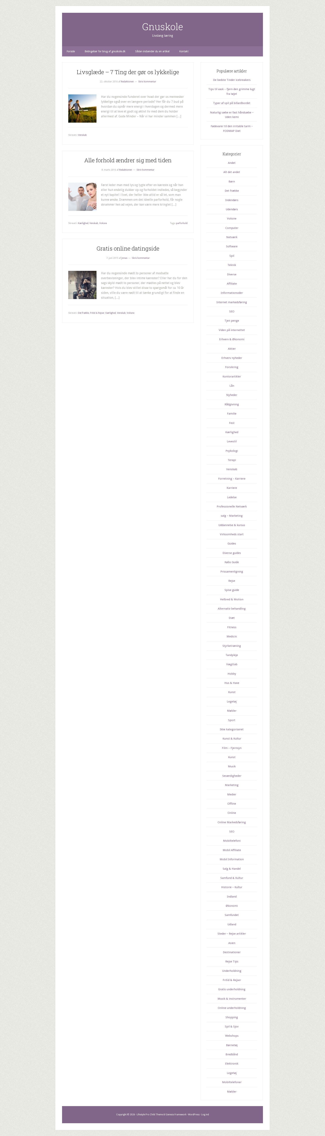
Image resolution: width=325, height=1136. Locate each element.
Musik (232, 766)
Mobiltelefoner (231, 1082)
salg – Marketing (232, 515)
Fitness (231, 627)
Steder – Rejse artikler (232, 933)
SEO (231, 311)
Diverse (231, 274)
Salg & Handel (232, 868)
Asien (231, 943)
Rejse (231, 580)
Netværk (231, 237)
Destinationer (232, 952)
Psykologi (232, 451)
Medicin (232, 636)
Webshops (231, 1035)
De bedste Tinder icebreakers (232, 80)
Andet (231, 163)
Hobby (232, 673)
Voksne (103, 223)
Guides (232, 543)
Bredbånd (232, 1054)
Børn (232, 181)
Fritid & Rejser (97, 313)
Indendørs (231, 200)
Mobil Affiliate (232, 850)
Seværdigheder (231, 776)
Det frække (83, 313)
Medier (231, 794)
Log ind (205, 1114)
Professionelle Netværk (232, 506)
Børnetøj (232, 1045)
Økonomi (232, 905)
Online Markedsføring (232, 822)
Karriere (232, 488)
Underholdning (231, 971)
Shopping (232, 1017)
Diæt (232, 618)
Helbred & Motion (231, 599)
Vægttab (231, 664)
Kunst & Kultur (231, 738)
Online (232, 813)
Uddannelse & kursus (231, 525)
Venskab (82, 135)
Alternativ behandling (232, 608)
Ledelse (232, 497)
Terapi (232, 460)
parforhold (182, 223)
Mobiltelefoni (232, 840)
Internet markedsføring (231, 302)
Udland (231, 924)
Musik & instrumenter (232, 998)
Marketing (231, 785)
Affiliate (232, 283)
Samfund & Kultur (231, 878)
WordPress (194, 1114)
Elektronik (231, 1063)
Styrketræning (231, 646)
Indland (232, 896)
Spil (231, 255)
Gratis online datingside (127, 248)
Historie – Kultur (231, 887)
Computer (231, 228)
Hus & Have (231, 683)
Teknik (232, 265)
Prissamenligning (231, 571)
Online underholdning (232, 1008)
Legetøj (232, 701)
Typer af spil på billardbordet (231, 103)
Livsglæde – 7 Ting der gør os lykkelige (128, 72)
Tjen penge (232, 320)
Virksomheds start (232, 534)
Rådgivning (232, 404)
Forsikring (231, 367)
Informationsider (232, 293)
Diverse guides (231, 553)
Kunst (231, 692)
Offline (231, 803)
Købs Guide (232, 562)
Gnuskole (162, 26)
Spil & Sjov (231, 1026)
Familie (231, 413)
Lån (231, 385)
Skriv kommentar (147, 81)
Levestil (232, 441)
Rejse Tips (231, 961)
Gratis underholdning (231, 989)
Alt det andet (231, 172)
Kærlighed (83, 223)
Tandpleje (232, 655)
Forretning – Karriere (231, 478)
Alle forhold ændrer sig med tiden (128, 160)
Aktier (232, 348)
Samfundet (232, 915)
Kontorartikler (231, 376)
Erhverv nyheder (231, 358)
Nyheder (231, 395)
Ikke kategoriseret (232, 729)
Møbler (231, 710)
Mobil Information (232, 859)
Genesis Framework (176, 1114)
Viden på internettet (232, 330)
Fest (232, 423)
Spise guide (232, 590)
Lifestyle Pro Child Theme (150, 1114)
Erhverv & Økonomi (231, 339)
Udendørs (232, 209)
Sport (231, 720)
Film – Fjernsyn (231, 748)
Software (232, 246)
